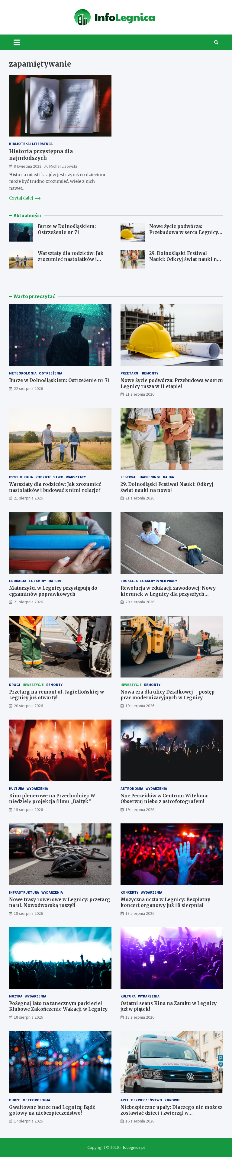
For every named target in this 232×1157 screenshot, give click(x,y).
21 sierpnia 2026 (139, 394)
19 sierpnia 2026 (139, 705)
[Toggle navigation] (16, 42)
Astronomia (132, 788)
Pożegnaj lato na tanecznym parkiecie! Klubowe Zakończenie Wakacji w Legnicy (58, 1006)
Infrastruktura (24, 892)
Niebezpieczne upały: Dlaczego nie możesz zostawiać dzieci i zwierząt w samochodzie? (171, 1113)
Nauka (168, 477)
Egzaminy (37, 580)
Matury (55, 580)
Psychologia (21, 477)
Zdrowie (172, 1100)
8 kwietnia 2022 (27, 166)
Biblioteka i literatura (31, 143)
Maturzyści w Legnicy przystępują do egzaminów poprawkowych (53, 591)
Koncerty (129, 892)
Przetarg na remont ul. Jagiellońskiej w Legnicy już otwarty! (56, 695)
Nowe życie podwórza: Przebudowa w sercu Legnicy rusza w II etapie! (183, 232)
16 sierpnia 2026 (139, 1121)
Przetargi (130, 373)
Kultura (16, 788)
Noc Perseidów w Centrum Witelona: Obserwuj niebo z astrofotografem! (164, 799)
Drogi (14, 684)
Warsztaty (76, 477)
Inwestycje (33, 684)
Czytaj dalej (21, 198)
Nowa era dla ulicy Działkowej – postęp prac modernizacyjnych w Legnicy (167, 695)
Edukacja (17, 580)
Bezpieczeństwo (146, 1100)
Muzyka (15, 996)
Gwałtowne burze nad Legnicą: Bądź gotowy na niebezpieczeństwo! (52, 1110)
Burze (14, 1100)
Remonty (150, 373)
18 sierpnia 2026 (28, 913)
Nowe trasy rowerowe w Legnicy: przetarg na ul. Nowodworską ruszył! (59, 902)
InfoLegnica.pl (132, 1147)
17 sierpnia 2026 (28, 1121)
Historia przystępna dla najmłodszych (41, 154)
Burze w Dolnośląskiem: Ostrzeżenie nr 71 (67, 229)
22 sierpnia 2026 (28, 388)
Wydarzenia (37, 788)
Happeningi (150, 477)
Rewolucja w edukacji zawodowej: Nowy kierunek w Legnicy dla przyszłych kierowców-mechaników (168, 594)
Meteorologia (23, 373)
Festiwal (129, 477)
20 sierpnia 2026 (139, 602)
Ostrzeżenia (50, 373)
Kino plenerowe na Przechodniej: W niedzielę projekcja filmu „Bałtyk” (52, 799)
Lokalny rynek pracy (158, 580)
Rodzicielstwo (49, 477)
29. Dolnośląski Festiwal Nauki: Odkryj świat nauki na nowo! (184, 259)
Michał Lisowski (63, 166)
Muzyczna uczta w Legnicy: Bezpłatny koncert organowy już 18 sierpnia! (165, 902)
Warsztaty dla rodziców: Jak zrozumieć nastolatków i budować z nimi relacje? (71, 259)
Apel (125, 1100)
